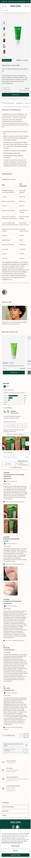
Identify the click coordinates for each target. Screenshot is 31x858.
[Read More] (4, 292)
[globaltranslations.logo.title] (15, 6)
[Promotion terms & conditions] (28, 2)
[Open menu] (28, 6)
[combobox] (6, 89)
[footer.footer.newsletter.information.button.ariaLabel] (26, 745)
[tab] (4, 23)
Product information (8, 103)
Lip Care (5, 10)
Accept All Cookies (15, 855)
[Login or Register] (6, 6)
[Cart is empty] (25, 6)
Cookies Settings (15, 845)
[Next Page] (4, 56)
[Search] (3, 6)
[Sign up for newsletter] (25, 751)
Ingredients (19, 103)
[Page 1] (4, 23)
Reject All (15, 850)
